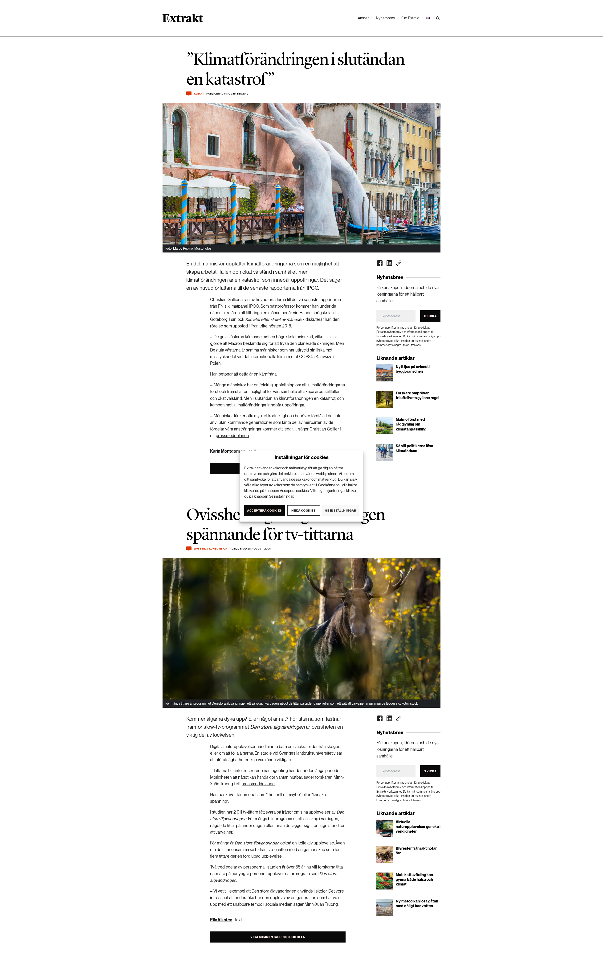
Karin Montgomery (228, 451)
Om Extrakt (410, 18)
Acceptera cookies (264, 510)
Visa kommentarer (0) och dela (277, 937)
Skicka (430, 316)
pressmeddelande (232, 435)
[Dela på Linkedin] (389, 263)
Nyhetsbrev (385, 18)
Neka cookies (303, 510)
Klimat (199, 93)
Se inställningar (340, 510)
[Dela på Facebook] (379, 263)
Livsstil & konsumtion (211, 548)
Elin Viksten (221, 919)
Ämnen (364, 18)
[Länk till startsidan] (183, 20)
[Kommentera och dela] (188, 93)
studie (266, 753)
